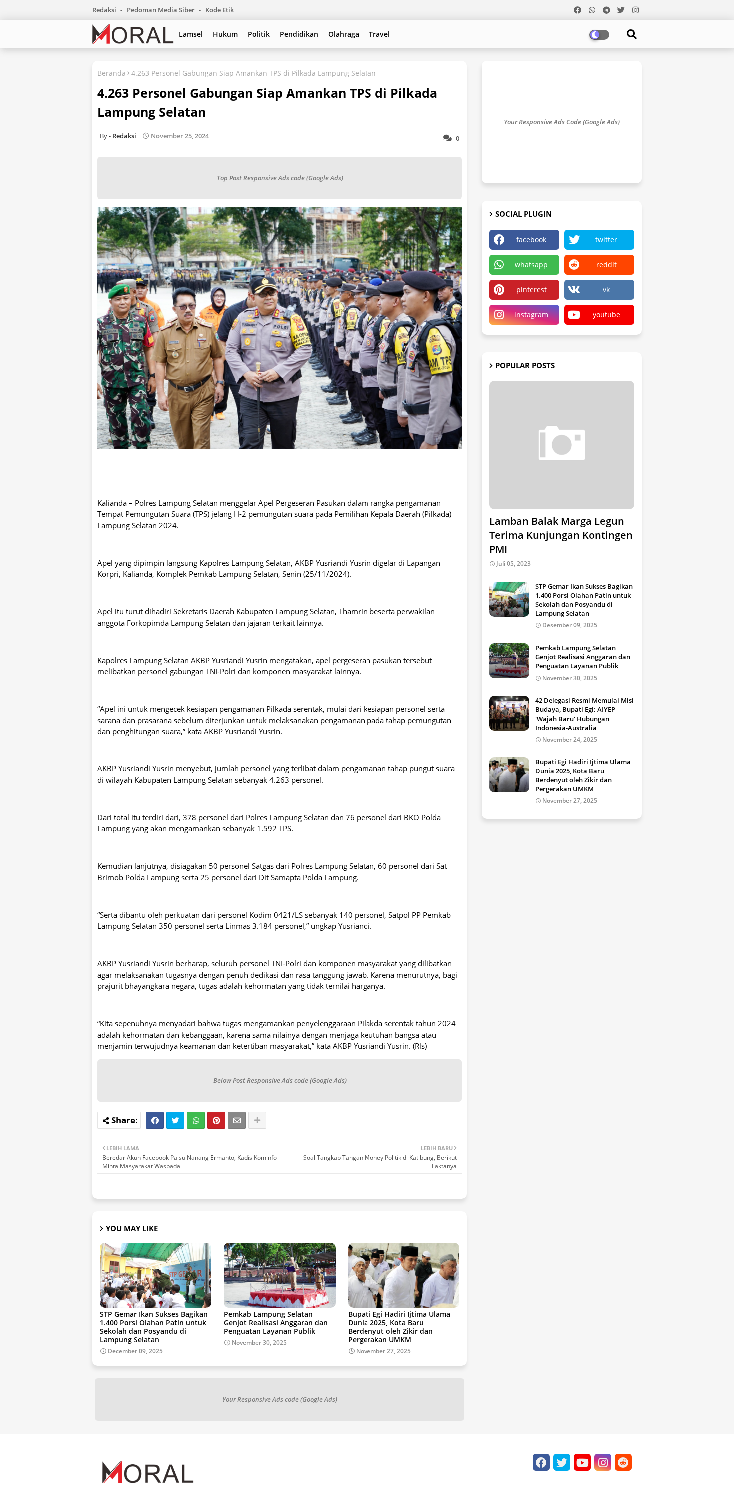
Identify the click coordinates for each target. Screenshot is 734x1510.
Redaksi (105, 9)
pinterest (531, 289)
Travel (379, 34)
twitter (606, 239)
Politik (259, 34)
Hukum (225, 34)
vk (606, 289)
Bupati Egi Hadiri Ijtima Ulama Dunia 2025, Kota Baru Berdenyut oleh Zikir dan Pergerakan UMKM (399, 1327)
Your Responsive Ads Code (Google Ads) (562, 121)
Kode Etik (219, 9)
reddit (606, 264)
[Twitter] (175, 1120)
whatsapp (531, 264)
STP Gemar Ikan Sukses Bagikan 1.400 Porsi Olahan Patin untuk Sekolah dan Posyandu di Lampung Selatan (154, 1327)
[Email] (237, 1120)
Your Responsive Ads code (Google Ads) (279, 1399)
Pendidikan (299, 34)
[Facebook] (155, 1120)
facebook (531, 239)
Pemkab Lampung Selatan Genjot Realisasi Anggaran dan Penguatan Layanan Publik (276, 1322)
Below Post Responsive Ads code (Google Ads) (280, 1080)
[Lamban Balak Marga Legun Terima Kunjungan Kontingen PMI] (561, 445)
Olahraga (343, 34)
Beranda (111, 73)
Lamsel (191, 34)
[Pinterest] (216, 1120)
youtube (606, 314)
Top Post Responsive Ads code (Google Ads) (280, 177)
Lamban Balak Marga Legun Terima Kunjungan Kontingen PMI (561, 535)
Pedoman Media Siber (161, 9)
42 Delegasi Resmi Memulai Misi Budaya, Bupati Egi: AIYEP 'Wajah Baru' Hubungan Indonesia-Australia (584, 714)
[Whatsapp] (196, 1120)
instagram (531, 314)
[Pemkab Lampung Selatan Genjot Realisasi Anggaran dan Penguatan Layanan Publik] (509, 660)
